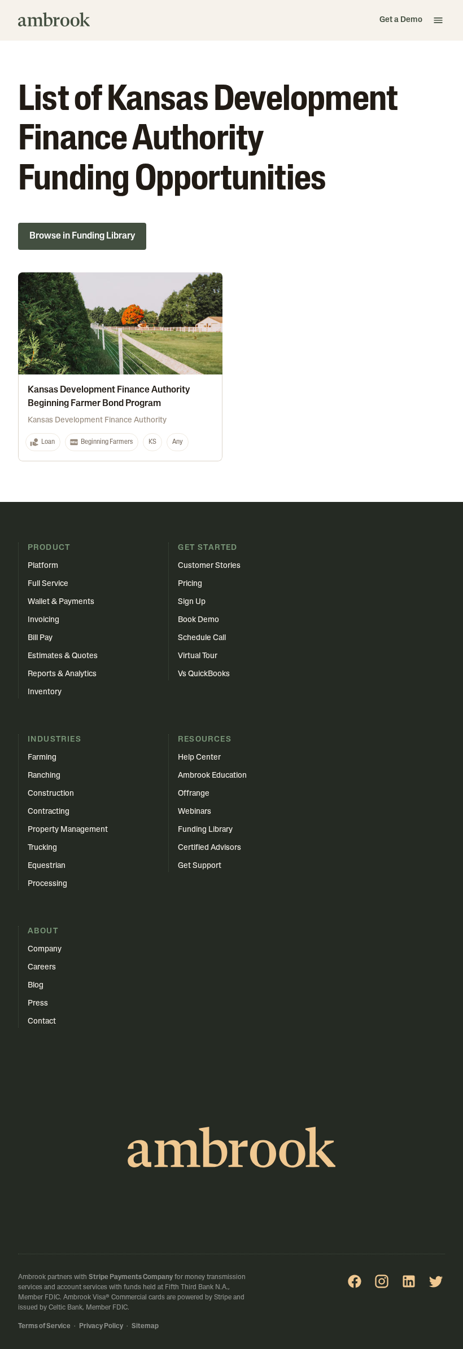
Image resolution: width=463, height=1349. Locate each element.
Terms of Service (44, 1326)
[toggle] (438, 20)
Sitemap (145, 1326)
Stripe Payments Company (131, 1277)
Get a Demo (400, 20)
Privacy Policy (101, 1326)
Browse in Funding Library (82, 236)
